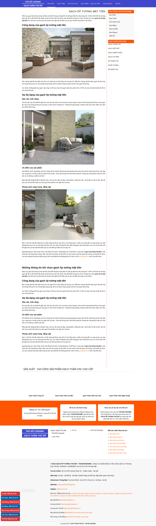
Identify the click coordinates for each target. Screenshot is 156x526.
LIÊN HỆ (117, 3)
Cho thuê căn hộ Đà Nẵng (118, 446)
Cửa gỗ (121, 493)
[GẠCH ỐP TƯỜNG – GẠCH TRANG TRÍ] (33, 3)
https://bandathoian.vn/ (67, 500)
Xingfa (117, 493)
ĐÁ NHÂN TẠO (113, 69)
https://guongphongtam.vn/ (69, 504)
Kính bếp (80, 496)
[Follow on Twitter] (30, 490)
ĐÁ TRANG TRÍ (113, 61)
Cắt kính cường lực (59, 496)
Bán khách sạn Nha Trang (118, 453)
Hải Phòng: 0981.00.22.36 (10, 502)
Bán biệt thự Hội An (116, 437)
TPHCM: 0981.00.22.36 (9, 519)
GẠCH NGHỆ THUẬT (115, 52)
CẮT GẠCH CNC (73, 3)
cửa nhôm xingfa (83, 493)
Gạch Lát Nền (95, 3)
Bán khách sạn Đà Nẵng (118, 443)
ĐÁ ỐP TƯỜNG (113, 65)
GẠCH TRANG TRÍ (114, 44)
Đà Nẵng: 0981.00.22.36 (10, 506)
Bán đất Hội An (115, 434)
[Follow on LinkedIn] (33, 490)
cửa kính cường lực (95, 493)
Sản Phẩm (50, 3)
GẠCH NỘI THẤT (114, 48)
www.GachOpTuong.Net (66, 484)
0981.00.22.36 (62, 489)
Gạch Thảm (61, 3)
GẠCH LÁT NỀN (113, 57)
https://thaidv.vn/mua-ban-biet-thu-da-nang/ (78, 512)
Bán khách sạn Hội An (117, 440)
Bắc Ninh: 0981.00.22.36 (10, 498)
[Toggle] (132, 15)
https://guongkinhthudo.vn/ (72, 508)
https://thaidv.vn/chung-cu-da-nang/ (77, 516)
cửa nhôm (74, 493)
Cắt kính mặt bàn (71, 496)
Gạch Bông (85, 3)
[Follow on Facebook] (23, 490)
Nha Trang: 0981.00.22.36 (10, 510)
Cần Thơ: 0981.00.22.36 (10, 515)
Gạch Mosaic (107, 3)
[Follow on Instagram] (26, 490)
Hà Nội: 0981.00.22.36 (9, 493)
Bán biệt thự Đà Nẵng (117, 450)
